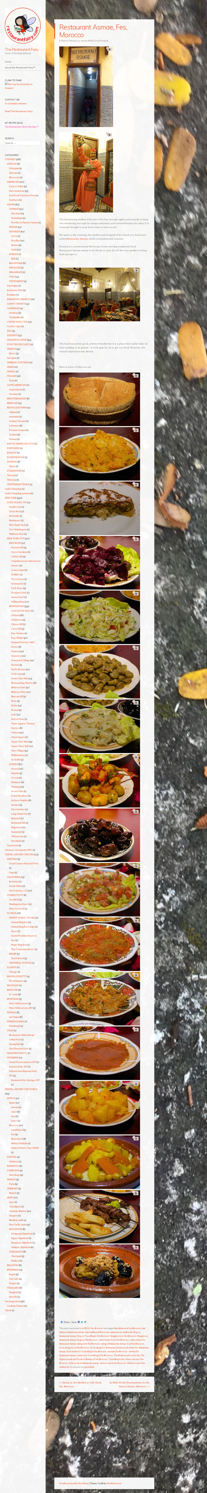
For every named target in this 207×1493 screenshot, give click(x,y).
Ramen (14, 244)
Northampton (16, 980)
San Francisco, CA (18, 890)
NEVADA (11, 1012)
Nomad (15, 709)
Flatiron (15, 651)
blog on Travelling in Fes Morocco (93, 1336)
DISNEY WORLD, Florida (21, 917)
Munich (12, 1192)
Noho (14, 700)
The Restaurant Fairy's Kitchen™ (22, 126)
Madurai (15, 1260)
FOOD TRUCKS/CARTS (18, 344)
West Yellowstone (18, 1003)
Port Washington (18, 529)
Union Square (18, 737)
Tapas (12, 466)
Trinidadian (15, 317)
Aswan (14, 1107)
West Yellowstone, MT (21, 1007)
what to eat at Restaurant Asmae (84, 1363)
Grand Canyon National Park (23, 863)
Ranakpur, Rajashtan (21, 1242)
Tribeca (15, 732)
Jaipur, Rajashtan (19, 1238)
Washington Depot (18, 904)
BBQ (13, 258)
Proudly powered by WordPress (73, 1483)
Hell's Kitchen (18, 669)
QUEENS (13, 764)
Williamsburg (18, 601)
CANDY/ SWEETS (16, 303)
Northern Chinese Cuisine (24, 222)
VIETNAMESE (16, 281)
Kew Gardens (18, 809)
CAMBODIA (13, 1170)
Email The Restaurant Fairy (19, 111)
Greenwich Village (20, 660)
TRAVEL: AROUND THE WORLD (21, 1089)
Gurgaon (13, 1215)
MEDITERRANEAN (16, 398)
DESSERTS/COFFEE (17, 339)
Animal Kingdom (19, 922)
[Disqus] (104, 1436)
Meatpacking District (22, 682)
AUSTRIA (12, 1156)
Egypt (12, 1102)
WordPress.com (113, 1483)
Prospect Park (19, 592)
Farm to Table (16, 186)
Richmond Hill (18, 822)
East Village (17, 637)
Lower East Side (19, 678)
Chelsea (15, 615)
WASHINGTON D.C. (17, 1052)
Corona (15, 777)
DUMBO (15, 574)
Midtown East (18, 687)
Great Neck (15, 511)
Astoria (15, 768)
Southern (14, 199)
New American (16, 190)
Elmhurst (16, 782)
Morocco (98, 1328)
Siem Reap (14, 1174)
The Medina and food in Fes (127, 1355)
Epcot (14, 931)
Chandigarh (15, 1206)
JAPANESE (14, 231)
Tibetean (11, 479)
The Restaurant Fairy (22, 49)
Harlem (15, 664)
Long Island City (19, 813)
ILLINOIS (12, 967)
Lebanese (14, 425)
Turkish (13, 434)
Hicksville (14, 515)
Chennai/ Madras (18, 1210)
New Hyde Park (17, 524)
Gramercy (16, 655)
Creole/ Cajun (14, 326)
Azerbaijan (12, 285)
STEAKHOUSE (14, 470)
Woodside (16, 840)
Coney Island (17, 570)
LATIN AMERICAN (16, 384)
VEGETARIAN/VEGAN (18, 484)
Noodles (15, 240)
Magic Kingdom (19, 944)
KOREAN (13, 254)
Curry (14, 235)
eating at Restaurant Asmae (113, 1343)
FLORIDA (11, 913)
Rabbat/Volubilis (19, 1143)
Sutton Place (17, 718)
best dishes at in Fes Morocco (127, 1328)
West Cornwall (16, 908)
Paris (11, 1183)
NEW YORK (10, 497)
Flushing (15, 786)
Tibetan (11, 475)
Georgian (11, 357)
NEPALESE (14, 267)
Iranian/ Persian (17, 421)
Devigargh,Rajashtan (21, 1233)
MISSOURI (12, 989)
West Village (17, 750)
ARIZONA (12, 858)
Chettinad (16, 1256)
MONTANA (13, 998)
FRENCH (11, 348)
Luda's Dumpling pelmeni (17, 493)
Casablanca (17, 1129)
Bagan (12, 1274)
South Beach (17, 958)
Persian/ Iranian (17, 430)
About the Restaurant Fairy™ (20, 67)
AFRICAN (12, 163)
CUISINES (10, 159)
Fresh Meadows (19, 795)
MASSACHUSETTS (17, 976)
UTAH (10, 1030)
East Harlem (17, 633)
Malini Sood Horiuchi (98, 40)
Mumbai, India (16, 1220)
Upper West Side (20, 746)
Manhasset (15, 520)
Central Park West (21, 610)
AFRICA (86, 1328)
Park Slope (17, 588)
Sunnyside (16, 831)
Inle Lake (14, 1278)
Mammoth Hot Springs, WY (25, 1080)
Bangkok (13, 1292)
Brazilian (11, 294)
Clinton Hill (17, 624)
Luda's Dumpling (13, 488)
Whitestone (17, 836)
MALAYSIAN (15, 263)
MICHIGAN (13, 985)
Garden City (15, 506)
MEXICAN (12, 402)
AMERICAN (13, 181)
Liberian (13, 172)
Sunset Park (17, 597)
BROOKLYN (15, 542)
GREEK (10, 366)
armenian (14, 416)
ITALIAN (11, 375)
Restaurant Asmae (77, 238)
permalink (89, 1366)
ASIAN (10, 204)
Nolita (14, 705)
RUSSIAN (12, 452)
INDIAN (13, 226)
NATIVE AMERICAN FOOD (20, 443)
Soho (13, 714)
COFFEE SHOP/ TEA (17, 321)
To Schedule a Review (16, 103)
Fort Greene (17, 579)
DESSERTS (12, 335)
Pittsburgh (14, 1025)
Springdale (14, 1043)
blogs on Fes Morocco (87, 1339)
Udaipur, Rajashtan (20, 1247)
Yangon (13, 1283)
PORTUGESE (13, 448)
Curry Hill (16, 628)
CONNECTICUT (15, 895)
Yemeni (13, 439)
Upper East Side (19, 741)
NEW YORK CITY (15, 538)
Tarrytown (12, 845)
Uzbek (8, 1310)
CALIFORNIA (14, 876)
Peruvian (13, 393)
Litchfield (14, 899)
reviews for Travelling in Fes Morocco (95, 1355)
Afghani (13, 412)
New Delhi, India (17, 1224)
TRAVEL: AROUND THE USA (19, 854)
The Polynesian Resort (22, 949)
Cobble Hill (16, 556)
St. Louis (13, 994)
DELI (9, 330)
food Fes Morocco (135, 1343)
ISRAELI (11, 371)
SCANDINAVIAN (15, 457)
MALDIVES (12, 1265)
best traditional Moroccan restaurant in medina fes (108, 1332)
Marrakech (17, 1138)
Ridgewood (16, 827)
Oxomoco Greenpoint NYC (18, 849)
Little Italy (16, 673)
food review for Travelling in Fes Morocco (86, 1351)
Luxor (14, 1120)
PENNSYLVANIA (15, 1021)
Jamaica (15, 804)
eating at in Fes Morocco (88, 1343)
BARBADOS (13, 1165)
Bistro (12, 353)
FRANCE (11, 1179)
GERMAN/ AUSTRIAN (18, 362)
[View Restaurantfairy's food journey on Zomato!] (23, 87)
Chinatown (16, 619)
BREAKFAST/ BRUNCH (18, 299)
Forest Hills (17, 791)
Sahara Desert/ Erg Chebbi (25, 1147)
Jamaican (13, 312)
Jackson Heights (19, 800)
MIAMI (12, 953)
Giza (13, 1116)
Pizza (11, 380)
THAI (12, 276)
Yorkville (15, 759)
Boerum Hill (17, 547)
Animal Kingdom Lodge (23, 926)
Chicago (13, 971)
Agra (11, 1201)
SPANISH (12, 461)
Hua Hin (13, 1296)
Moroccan (14, 177)
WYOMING (12, 1057)
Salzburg (13, 1161)
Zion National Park (18, 1048)
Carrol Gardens (19, 551)
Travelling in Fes (116, 1359)
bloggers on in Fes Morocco (123, 1336)
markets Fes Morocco (117, 1351)
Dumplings (16, 217)
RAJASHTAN (15, 1229)
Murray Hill (17, 696)
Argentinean (15, 389)
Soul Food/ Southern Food (22, 195)
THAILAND (13, 1287)
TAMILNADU (16, 1251)
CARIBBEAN (13, 308)
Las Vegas (14, 1016)
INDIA (10, 1197)
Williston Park (16, 533)
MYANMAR (13, 1269)
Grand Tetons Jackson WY (22, 1062)
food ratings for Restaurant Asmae (106, 1347)
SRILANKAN (15, 272)
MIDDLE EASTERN (16, 407)
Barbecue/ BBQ (15, 290)
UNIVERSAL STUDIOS (20, 962)
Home (8, 61)
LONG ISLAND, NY (16, 502)
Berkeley (14, 881)
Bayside (15, 773)
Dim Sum (15, 213)
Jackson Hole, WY (18, 1066)
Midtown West (18, 691)
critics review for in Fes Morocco (113, 1339)
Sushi (13, 249)
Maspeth (16, 818)
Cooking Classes (15, 1305)
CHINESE (14, 208)
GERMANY (12, 1188)
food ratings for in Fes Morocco (74, 1347)
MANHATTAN (16, 606)
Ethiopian (14, 168)
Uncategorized (12, 1301)
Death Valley (15, 885)
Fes (92, 1328)
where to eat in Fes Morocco (113, 1363)
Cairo (14, 1111)
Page (11, 872)
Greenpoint (17, 583)
